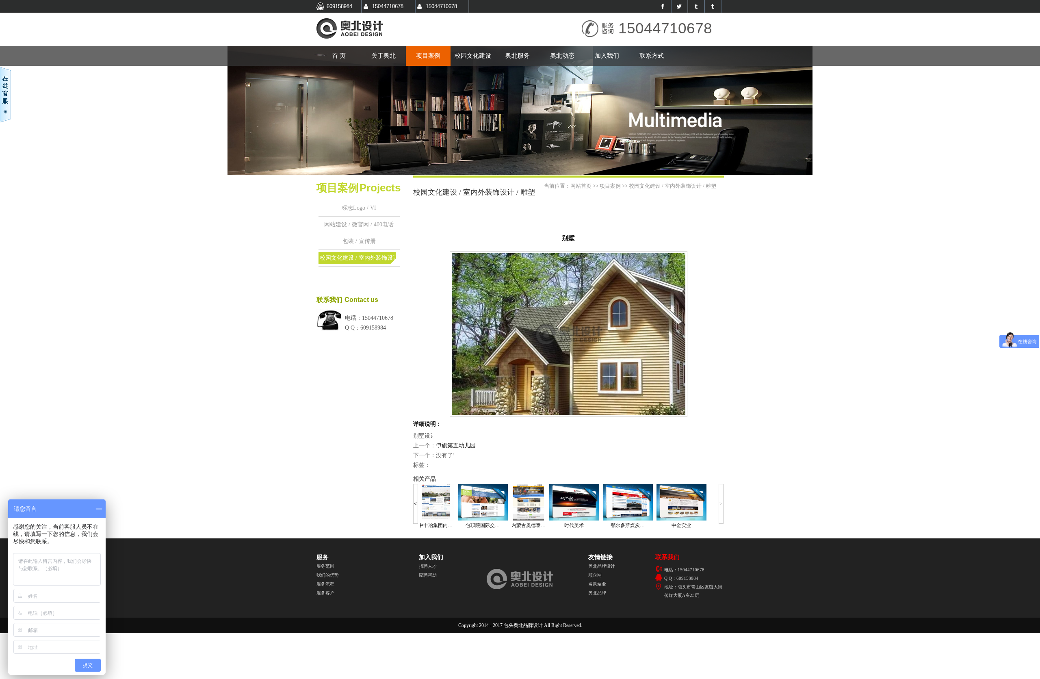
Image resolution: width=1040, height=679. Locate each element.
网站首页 (581, 186)
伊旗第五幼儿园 (456, 446)
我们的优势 (327, 575)
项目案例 (428, 55)
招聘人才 (428, 566)
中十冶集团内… (435, 525)
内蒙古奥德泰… (528, 525)
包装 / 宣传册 (359, 241)
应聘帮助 (428, 575)
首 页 (339, 55)
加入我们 (607, 55)
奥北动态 (562, 55)
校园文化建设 (473, 55)
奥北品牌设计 (601, 566)
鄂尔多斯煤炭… (628, 525)
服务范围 (325, 566)
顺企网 (595, 575)
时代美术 (574, 525)
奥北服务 (517, 55)
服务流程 (325, 583)
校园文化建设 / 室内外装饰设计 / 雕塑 (359, 260)
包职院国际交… (483, 525)
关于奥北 (383, 55)
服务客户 (325, 592)
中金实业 (681, 525)
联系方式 (651, 55)
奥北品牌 (597, 592)
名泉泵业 (597, 583)
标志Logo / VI (359, 208)
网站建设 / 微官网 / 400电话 (359, 224)
